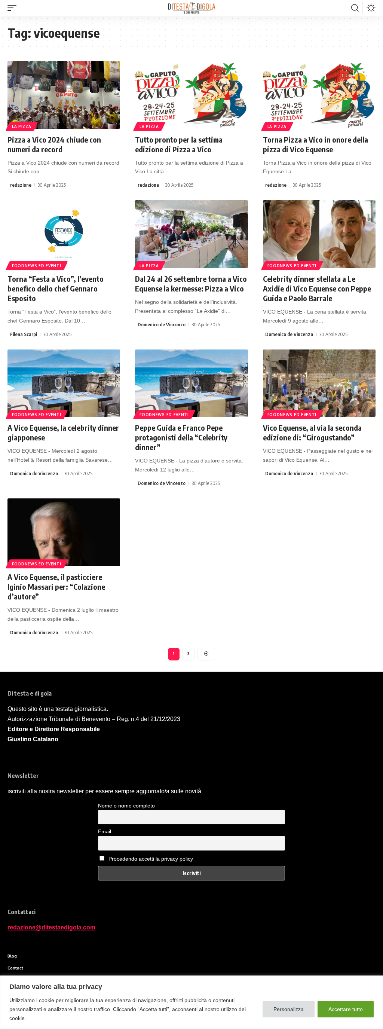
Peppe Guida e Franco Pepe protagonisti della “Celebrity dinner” (181, 437)
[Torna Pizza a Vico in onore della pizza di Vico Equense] (319, 95)
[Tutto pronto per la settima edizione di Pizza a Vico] (191, 95)
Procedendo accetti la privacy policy (150, 859)
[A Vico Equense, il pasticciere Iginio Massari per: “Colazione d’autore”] (63, 532)
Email (104, 831)
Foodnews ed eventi (36, 265)
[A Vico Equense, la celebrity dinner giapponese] (63, 383)
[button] (13, 8)
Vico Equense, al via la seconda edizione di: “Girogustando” (312, 432)
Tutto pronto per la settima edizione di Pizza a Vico (179, 144)
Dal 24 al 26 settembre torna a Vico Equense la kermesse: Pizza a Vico (191, 283)
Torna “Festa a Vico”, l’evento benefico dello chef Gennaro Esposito (55, 288)
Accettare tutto (345, 1009)
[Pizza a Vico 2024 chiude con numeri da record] (63, 95)
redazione (20, 185)
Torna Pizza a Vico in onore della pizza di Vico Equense (315, 144)
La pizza (21, 126)
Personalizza (288, 1009)
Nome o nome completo (126, 806)
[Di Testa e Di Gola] (191, 8)
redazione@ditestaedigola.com (51, 927)
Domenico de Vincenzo (162, 324)
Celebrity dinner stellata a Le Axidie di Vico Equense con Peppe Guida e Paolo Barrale (317, 288)
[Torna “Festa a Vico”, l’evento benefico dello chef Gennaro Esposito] (63, 234)
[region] (191, 1002)
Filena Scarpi (23, 334)
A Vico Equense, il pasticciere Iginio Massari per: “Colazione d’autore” (56, 586)
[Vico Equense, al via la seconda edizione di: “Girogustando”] (319, 383)
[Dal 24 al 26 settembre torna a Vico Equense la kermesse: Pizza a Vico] (191, 234)
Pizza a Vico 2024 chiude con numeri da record (54, 144)
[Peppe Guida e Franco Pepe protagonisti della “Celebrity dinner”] (191, 383)
